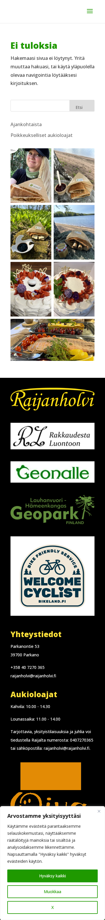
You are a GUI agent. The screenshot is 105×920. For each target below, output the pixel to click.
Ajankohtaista (26, 124)
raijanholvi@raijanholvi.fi (33, 676)
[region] (52, 863)
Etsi (79, 107)
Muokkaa (52, 891)
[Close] (98, 811)
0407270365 (81, 740)
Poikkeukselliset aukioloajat (41, 135)
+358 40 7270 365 (27, 667)
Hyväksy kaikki (52, 876)
